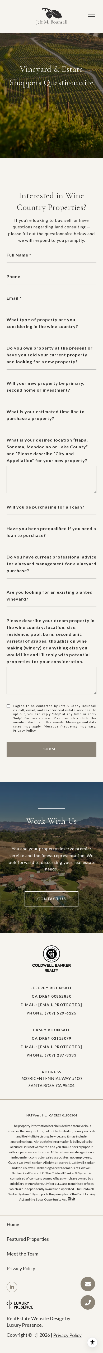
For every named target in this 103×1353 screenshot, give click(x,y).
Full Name (17, 254)
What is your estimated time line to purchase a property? (46, 415)
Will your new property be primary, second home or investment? (46, 386)
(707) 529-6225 (60, 1013)
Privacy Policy (24, 730)
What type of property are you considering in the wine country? (42, 323)
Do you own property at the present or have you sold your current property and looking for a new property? (50, 354)
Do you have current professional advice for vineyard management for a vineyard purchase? (51, 563)
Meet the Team (22, 1254)
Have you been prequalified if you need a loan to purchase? (51, 532)
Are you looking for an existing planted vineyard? (50, 595)
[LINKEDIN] (12, 1287)
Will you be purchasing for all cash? (46, 506)
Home (13, 1224)
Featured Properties (28, 1239)
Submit (51, 749)
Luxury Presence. (25, 1325)
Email (12, 297)
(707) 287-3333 (60, 1055)
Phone (13, 276)
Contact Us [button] (51, 898)
